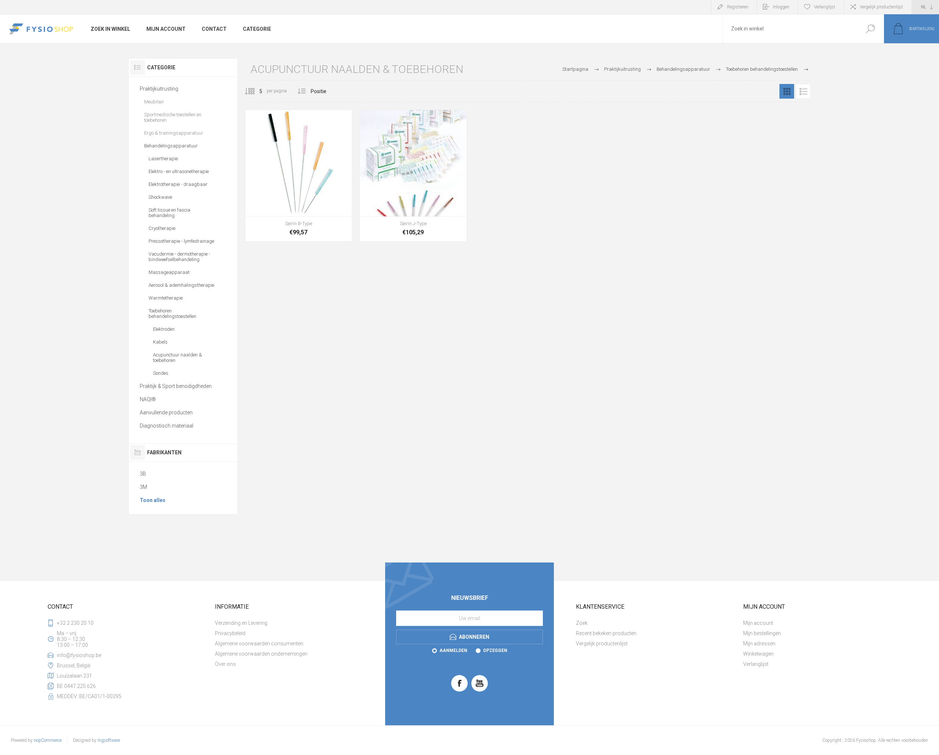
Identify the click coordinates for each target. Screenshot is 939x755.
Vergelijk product (337, 198)
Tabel (786, 91)
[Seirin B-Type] (298, 175)
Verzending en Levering (241, 623)
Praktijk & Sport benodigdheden (176, 386)
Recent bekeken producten (606, 633)
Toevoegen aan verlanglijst (320, 198)
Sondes (160, 373)
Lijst (803, 91)
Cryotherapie (162, 228)
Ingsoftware (109, 740)
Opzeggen (495, 650)
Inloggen (781, 7)
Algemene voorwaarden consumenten (259, 643)
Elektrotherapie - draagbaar (178, 184)
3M (143, 487)
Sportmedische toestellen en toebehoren (172, 117)
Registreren (737, 7)
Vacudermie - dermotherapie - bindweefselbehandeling (179, 256)
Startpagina (575, 69)
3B (143, 474)
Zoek (870, 28)
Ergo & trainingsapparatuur (173, 133)
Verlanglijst (755, 664)
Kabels (160, 342)
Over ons (225, 664)
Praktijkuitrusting (159, 89)
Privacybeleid (230, 633)
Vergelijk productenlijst (881, 7)
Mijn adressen (759, 643)
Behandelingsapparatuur (171, 146)
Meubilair (154, 102)
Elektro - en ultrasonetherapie (179, 171)
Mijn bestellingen (762, 633)
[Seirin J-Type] (413, 175)
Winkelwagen (758, 654)
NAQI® (148, 399)
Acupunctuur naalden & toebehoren (177, 357)
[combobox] (789, 28)
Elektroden (164, 329)
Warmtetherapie (166, 298)
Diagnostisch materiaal (166, 426)
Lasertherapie (163, 158)
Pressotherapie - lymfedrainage (181, 241)
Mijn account (758, 623)
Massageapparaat (169, 272)
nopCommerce (48, 740)
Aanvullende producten (166, 412)
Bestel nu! (281, 198)
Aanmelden (453, 650)
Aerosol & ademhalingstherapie (181, 285)
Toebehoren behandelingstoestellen (172, 313)
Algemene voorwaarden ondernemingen (261, 654)
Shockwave (160, 197)
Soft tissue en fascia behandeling (169, 212)
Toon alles (152, 500)
